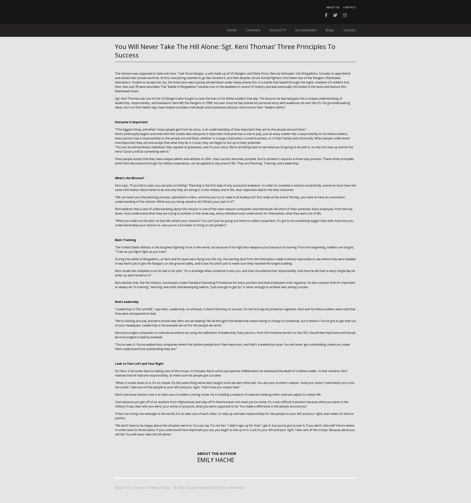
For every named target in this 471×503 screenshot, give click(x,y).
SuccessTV (277, 30)
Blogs (329, 30)
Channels (253, 30)
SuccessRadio (305, 30)
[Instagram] (345, 15)
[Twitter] (335, 15)
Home (232, 30)
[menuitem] (232, 30)
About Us (332, 7)
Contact (349, 7)
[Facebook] (326, 15)
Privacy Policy (159, 487)
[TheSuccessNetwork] (145, 12)
